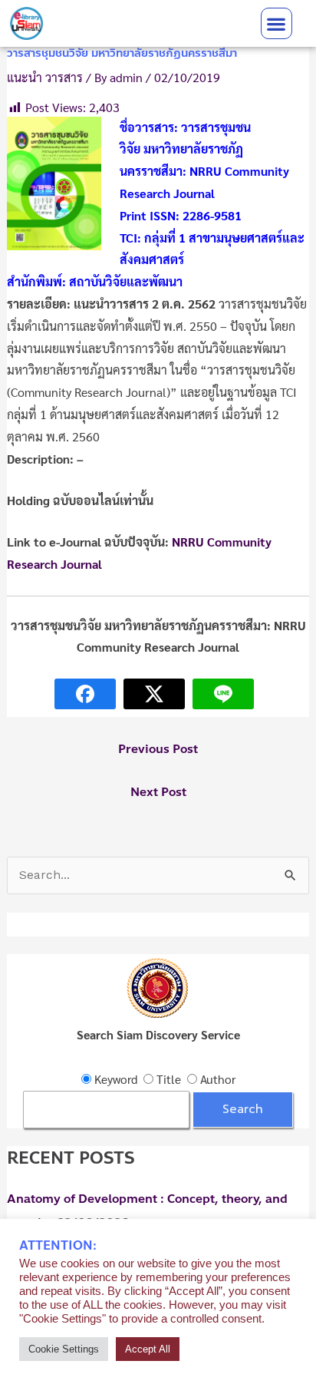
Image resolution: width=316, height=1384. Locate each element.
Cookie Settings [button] (63, 1349)
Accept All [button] (147, 1349)
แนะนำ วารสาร (45, 77)
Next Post (158, 792)
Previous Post (158, 749)
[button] (276, 23)
